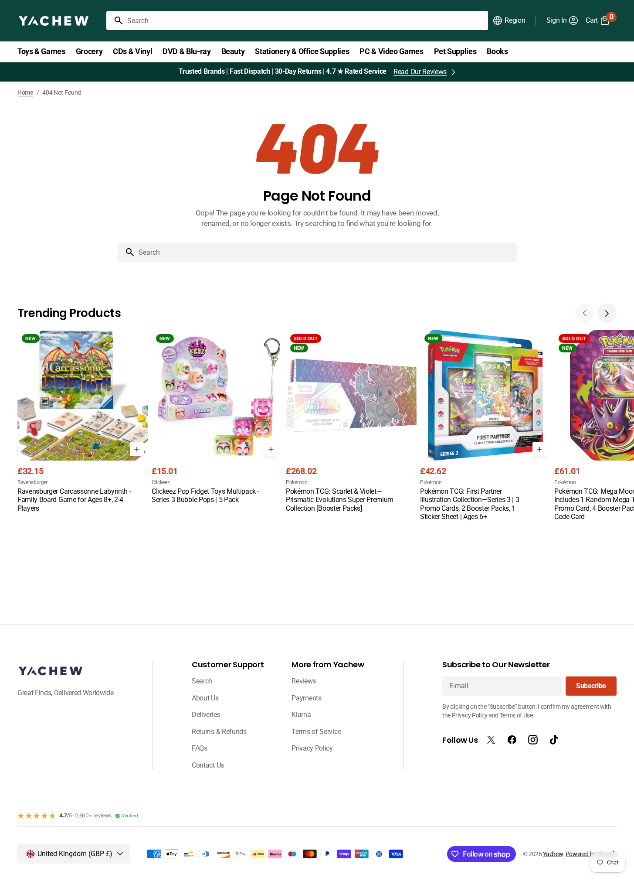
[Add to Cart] (137, 449)
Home (25, 92)
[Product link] (82, 422)
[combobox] (306, 20)
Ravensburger (32, 482)
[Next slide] (607, 313)
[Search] (115, 20)
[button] (508, 20)
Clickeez (161, 482)
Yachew (553, 853)
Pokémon (297, 482)
